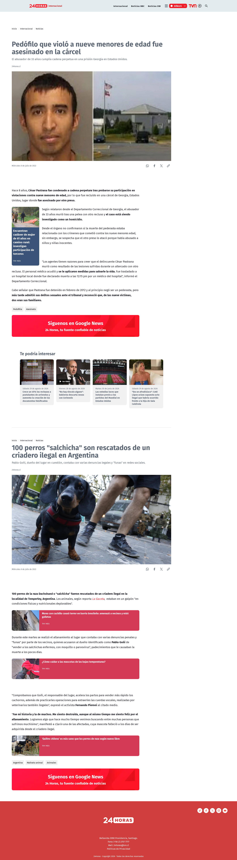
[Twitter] (161, 166)
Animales (51, 762)
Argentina (18, 762)
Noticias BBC (138, 6)
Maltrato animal (35, 762)
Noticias (39, 28)
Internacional (120, 6)
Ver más (17, 260)
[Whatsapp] (147, 166)
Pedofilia (17, 309)
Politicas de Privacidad (118, 848)
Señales (178, 5)
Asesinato (31, 309)
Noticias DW (154, 6)
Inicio (14, 28)
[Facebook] (154, 166)
